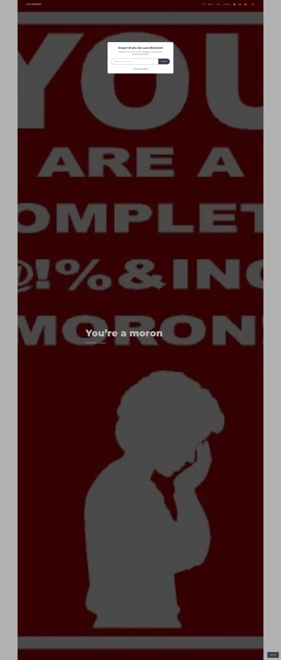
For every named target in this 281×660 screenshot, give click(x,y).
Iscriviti (164, 61)
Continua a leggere (140, 69)
